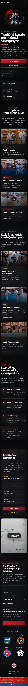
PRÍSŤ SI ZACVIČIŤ (14, 61)
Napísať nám (14, 508)
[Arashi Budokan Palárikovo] (14, 666)
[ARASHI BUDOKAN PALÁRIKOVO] (5, 2)
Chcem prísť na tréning (14, 623)
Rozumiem (14, 685)
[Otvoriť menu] (25, 2)
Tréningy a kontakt (14, 603)
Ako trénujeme (14, 599)
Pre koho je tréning (14, 596)
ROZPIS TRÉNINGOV (14, 65)
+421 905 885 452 (9, 493)
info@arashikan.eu (9, 501)
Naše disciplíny (14, 592)
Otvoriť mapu (14, 512)
